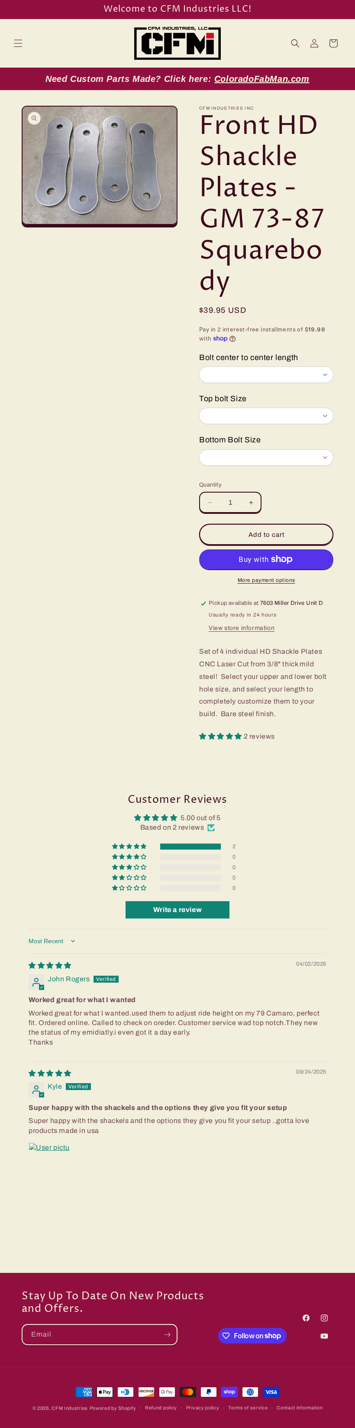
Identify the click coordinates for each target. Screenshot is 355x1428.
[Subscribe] (167, 1334)
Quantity (210, 485)
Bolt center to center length (248, 357)
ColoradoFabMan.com (262, 79)
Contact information (300, 1407)
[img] (50, 965)
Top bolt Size (223, 398)
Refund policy (161, 1407)
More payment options (266, 580)
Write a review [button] (177, 909)
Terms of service (248, 1407)
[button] (18, 43)
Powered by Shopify (113, 1408)
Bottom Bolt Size (230, 439)
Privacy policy (202, 1407)
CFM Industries (70, 1408)
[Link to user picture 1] (49, 1163)
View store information (241, 628)
